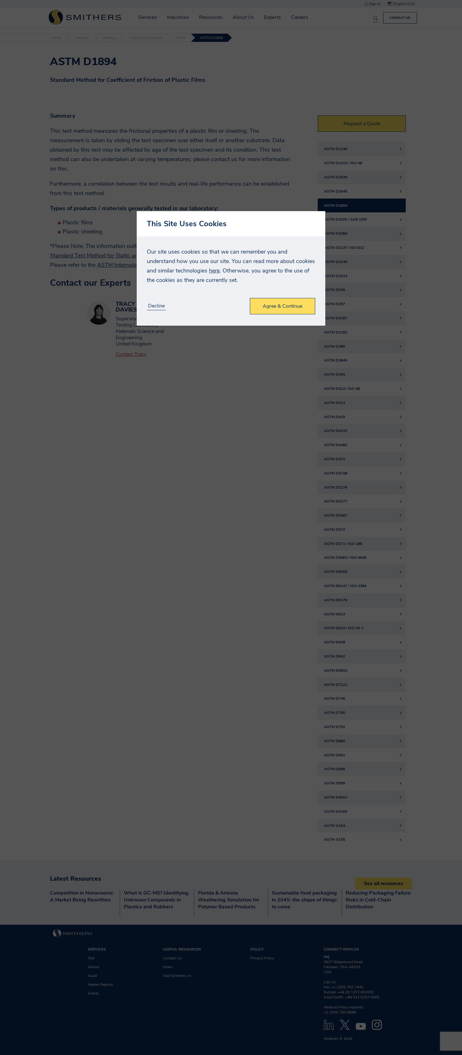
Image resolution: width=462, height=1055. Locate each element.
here (214, 270)
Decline (156, 306)
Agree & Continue (282, 306)
